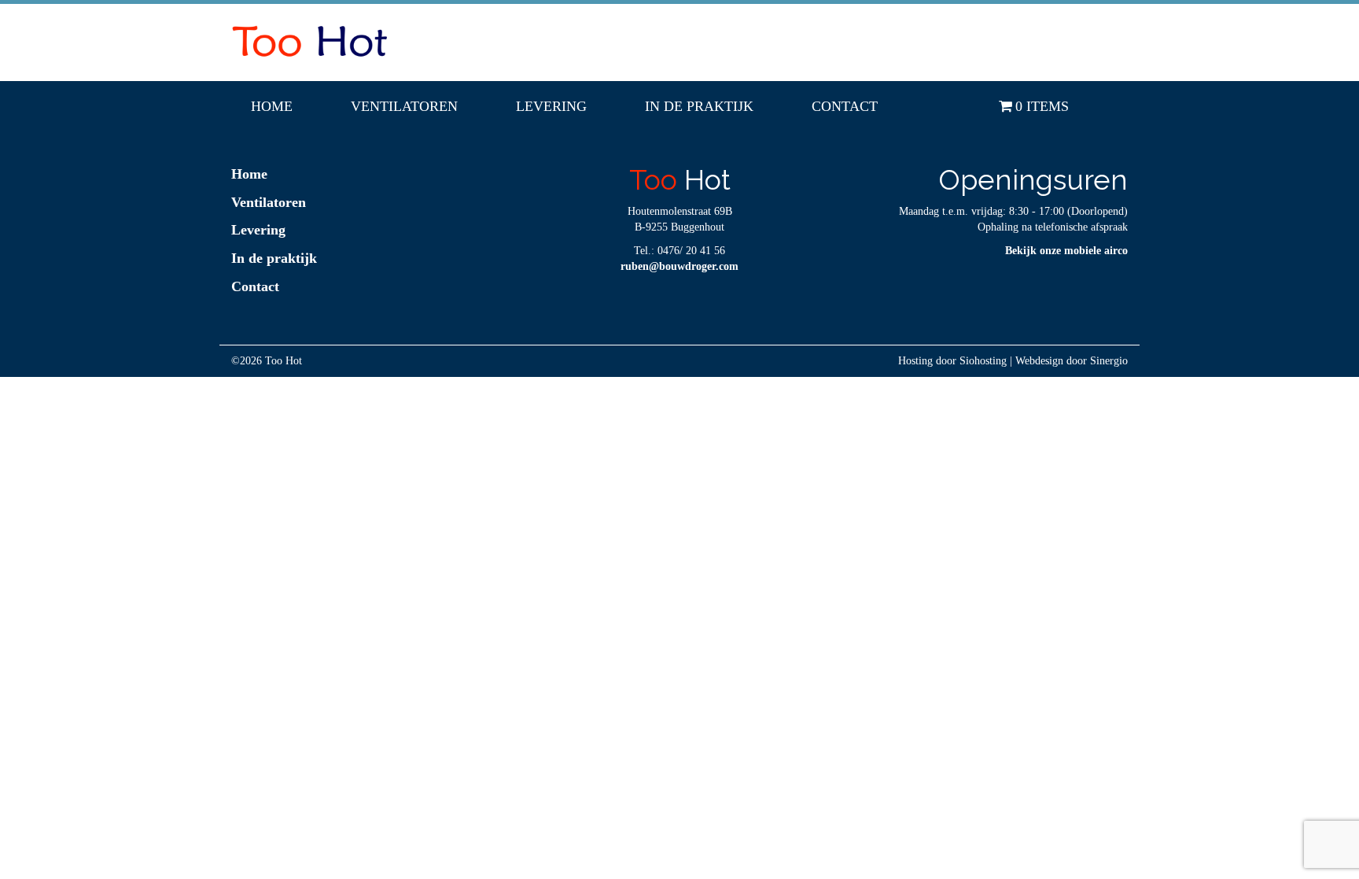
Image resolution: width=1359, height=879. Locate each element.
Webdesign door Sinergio (1071, 361)
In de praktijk (699, 106)
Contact (845, 106)
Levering (551, 106)
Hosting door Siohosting (952, 361)
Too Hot (283, 361)
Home (272, 106)
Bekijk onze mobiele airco (1066, 251)
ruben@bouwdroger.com (679, 266)
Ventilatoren (404, 106)
